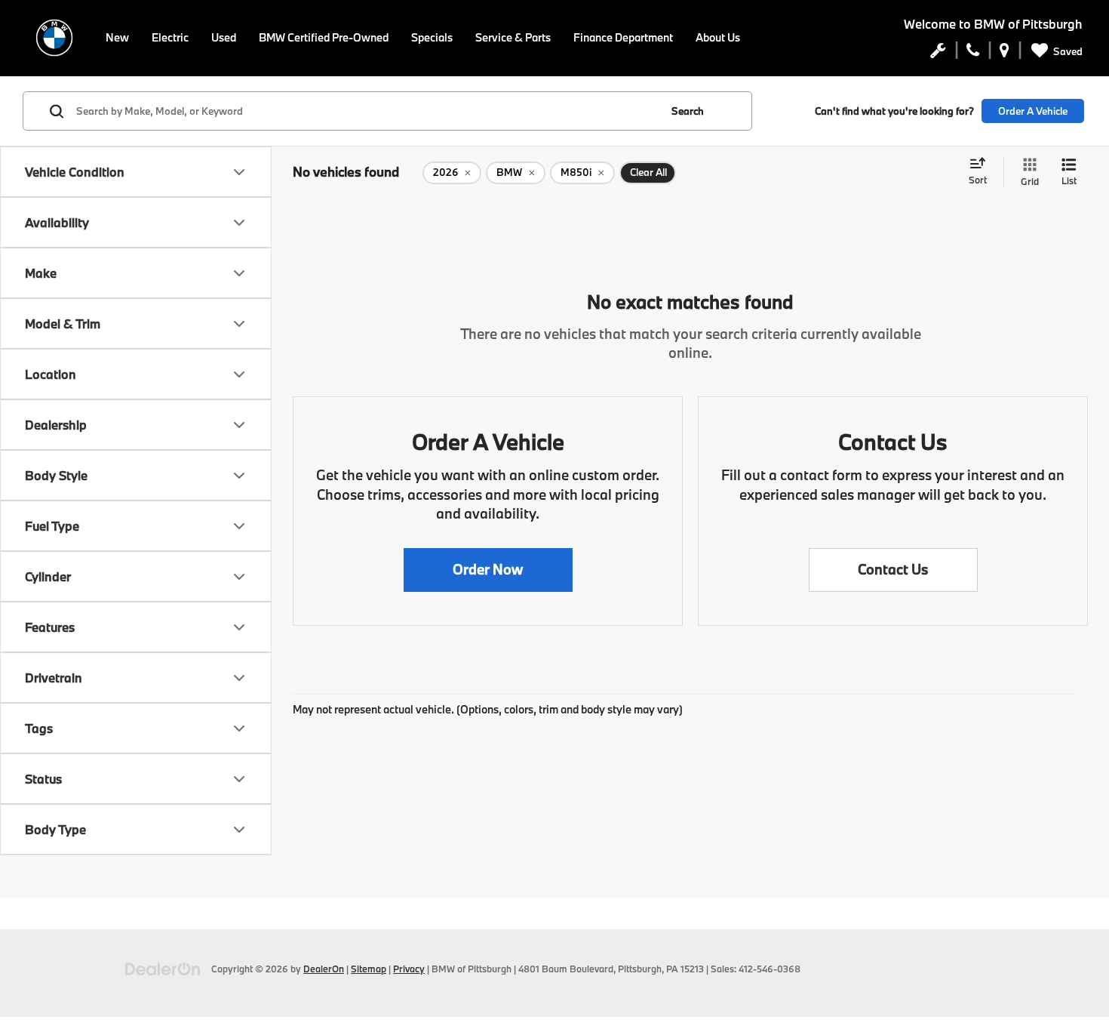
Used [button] (223, 37)
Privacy (409, 969)
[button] (488, 570)
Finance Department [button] (623, 37)
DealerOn (323, 969)
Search (687, 111)
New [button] (117, 37)
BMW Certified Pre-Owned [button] (324, 37)
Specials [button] (432, 37)
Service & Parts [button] (513, 37)
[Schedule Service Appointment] (938, 53)
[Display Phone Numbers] (973, 53)
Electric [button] (170, 37)
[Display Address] (1004, 53)
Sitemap (368, 969)
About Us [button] (718, 37)
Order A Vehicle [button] (1033, 111)
